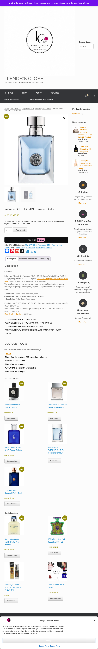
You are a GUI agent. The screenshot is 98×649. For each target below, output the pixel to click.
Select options (12, 461)
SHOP (24, 93)
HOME (10, 93)
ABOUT (39, 93)
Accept (49, 640)
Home (6, 108)
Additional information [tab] (28, 258)
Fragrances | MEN (28, 108)
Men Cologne (40, 247)
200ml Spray (20, 247)
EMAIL (8, 353)
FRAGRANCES (15, 108)
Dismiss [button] (86, 3)
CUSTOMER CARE (11, 99)
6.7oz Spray (30, 247)
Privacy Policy (44, 646)
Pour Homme (46, 108)
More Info (82, 203)
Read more (11, 418)
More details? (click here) (13, 314)
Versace (38, 108)
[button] (94, 620)
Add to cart (20, 230)
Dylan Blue (76, 113)
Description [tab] (11, 258)
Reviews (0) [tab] (44, 258)
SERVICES (55, 93)
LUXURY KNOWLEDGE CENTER (40, 99)
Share (30, 251)
